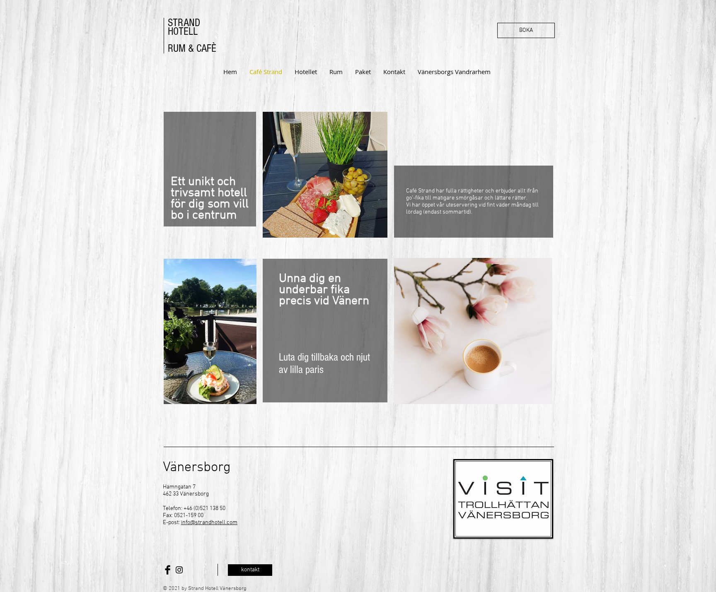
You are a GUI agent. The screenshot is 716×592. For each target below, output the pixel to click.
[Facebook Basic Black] (167, 570)
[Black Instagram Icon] (179, 570)
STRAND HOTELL (184, 27)
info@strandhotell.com (209, 522)
